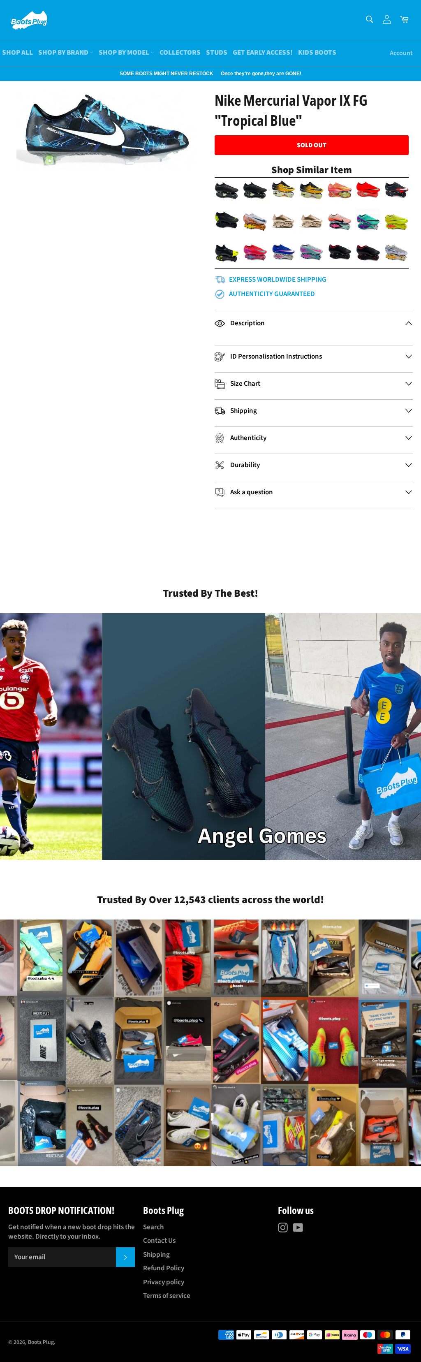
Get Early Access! (263, 53)
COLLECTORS (180, 53)
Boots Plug (41, 1342)
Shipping (156, 1255)
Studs (216, 53)
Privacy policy (163, 1282)
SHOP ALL (17, 53)
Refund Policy (163, 1268)
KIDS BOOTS (317, 53)
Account (401, 53)
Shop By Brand (64, 53)
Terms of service (166, 1296)
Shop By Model (124, 53)
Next (4, 73)
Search (153, 1227)
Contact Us (159, 1241)
